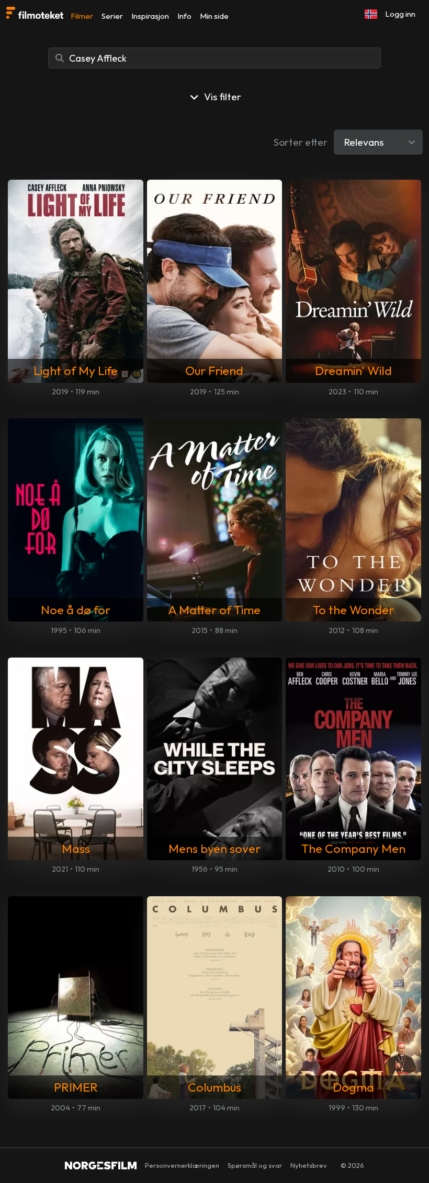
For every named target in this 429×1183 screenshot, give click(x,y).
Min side (214, 16)
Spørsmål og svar (255, 1165)
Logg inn (400, 14)
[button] (371, 14)
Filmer (82, 16)
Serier (112, 16)
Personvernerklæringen (182, 1165)
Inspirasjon (150, 16)
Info (184, 16)
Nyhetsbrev (308, 1165)
